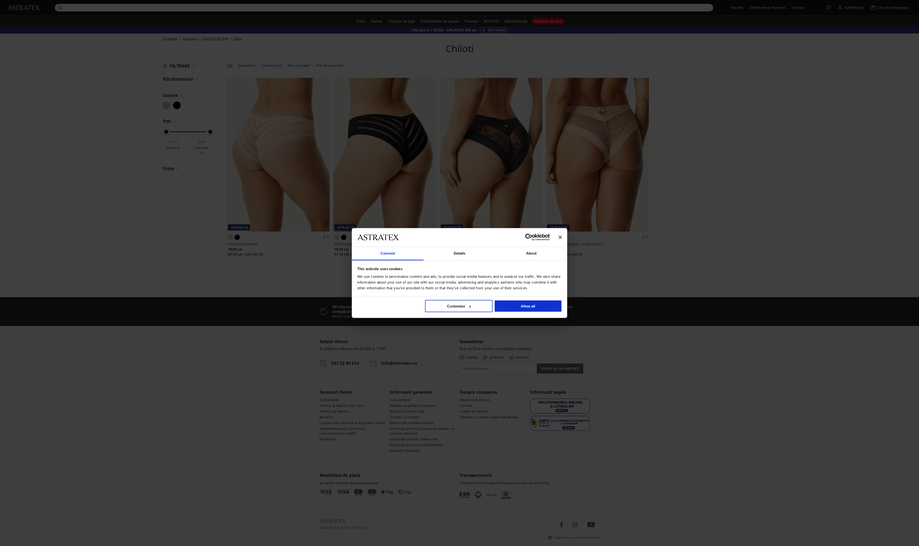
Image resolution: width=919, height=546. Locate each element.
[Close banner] (560, 237)
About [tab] (531, 253)
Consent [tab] (388, 253)
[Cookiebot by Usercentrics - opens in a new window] (529, 237)
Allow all (528, 306)
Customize (456, 306)
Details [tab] (459, 253)
